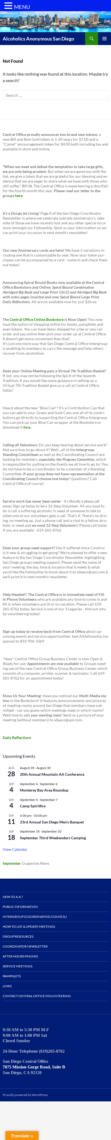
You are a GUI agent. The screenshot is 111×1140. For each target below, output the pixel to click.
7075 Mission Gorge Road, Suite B (34, 1067)
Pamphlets (12, 976)
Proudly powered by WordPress (25, 1095)
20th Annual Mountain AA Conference (52, 774)
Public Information (20, 907)
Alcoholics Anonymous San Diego (38, 39)
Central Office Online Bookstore (37, 319)
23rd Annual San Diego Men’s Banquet (52, 822)
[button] (9, 6)
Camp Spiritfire (33, 806)
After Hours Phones (20, 956)
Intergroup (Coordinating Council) (35, 917)
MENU (22, 6)
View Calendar (15, 849)
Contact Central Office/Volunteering (37, 996)
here (19, 195)
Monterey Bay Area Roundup (44, 790)
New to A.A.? (13, 897)
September (12, 863)
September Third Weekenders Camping (53, 837)
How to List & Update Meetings (29, 926)
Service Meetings (17, 966)
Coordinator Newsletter (25, 946)
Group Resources (18, 936)
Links (7, 986)
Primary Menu (104, 38)
